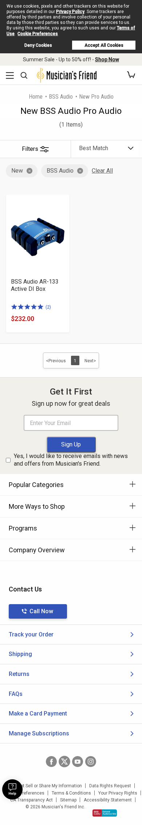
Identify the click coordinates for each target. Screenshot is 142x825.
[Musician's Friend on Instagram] (90, 761)
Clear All (102, 170)
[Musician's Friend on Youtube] (77, 761)
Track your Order (31, 634)
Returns (19, 674)
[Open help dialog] (12, 789)
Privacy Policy (70, 11)
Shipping (20, 654)
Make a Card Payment (38, 713)
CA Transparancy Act (31, 800)
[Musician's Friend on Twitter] (64, 761)
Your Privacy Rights (117, 793)
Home (36, 96)
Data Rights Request (110, 785)
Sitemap (68, 800)
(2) (48, 307)
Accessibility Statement (108, 800)
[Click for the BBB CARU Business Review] (104, 813)
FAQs (16, 693)
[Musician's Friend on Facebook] (51, 761)
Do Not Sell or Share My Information (46, 785)
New (17, 170)
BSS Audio (61, 96)
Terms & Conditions (71, 793)
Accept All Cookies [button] (103, 45)
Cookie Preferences (37, 33)
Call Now (41, 611)
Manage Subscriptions (39, 733)
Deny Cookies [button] (38, 45)
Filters (30, 148)
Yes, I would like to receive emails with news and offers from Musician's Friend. (71, 460)
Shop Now (107, 59)
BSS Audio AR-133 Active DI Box (35, 285)
